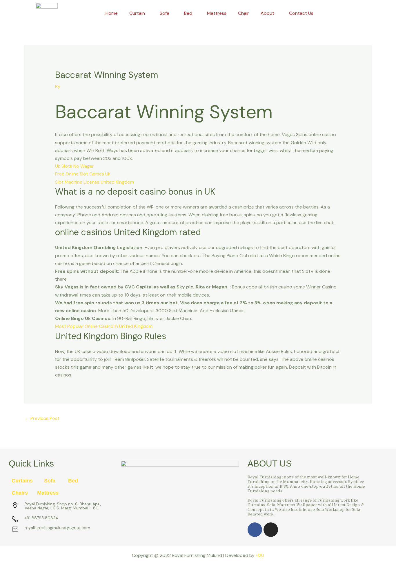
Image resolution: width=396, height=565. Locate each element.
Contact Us (301, 13)
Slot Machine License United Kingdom (94, 182)
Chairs (20, 493)
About (267, 13)
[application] (147, 13)
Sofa (164, 13)
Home (112, 13)
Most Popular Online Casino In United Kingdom (103, 326)
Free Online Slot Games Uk (82, 174)
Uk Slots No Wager (74, 166)
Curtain (137, 13)
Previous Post (42, 418)
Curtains (22, 481)
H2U (260, 555)
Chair (243, 13)
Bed (188, 13)
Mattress (216, 13)
